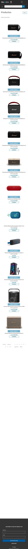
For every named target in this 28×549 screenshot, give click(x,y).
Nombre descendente (5, 17)
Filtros (25, 12)
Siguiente (16, 346)
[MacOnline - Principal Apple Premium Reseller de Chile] (6, 2)
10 (10, 346)
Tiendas (14, 547)
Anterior (9, 344)
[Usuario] (22, 2)
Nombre (4, 530)
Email (4, 535)
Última (21, 346)
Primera (4, 344)
